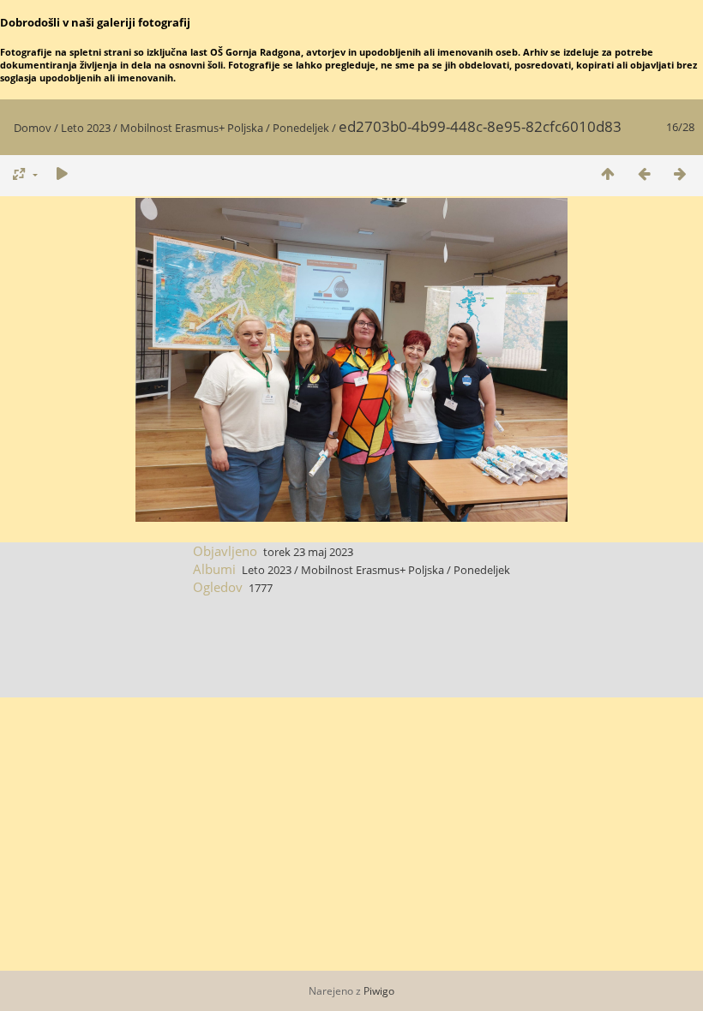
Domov (32, 127)
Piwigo (379, 991)
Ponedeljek (301, 127)
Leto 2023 (86, 127)
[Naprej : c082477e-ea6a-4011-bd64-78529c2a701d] (680, 173)
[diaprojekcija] (62, 173)
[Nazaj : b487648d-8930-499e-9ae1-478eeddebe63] (644, 173)
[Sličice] (608, 173)
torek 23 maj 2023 (308, 551)
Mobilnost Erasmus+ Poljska (191, 127)
